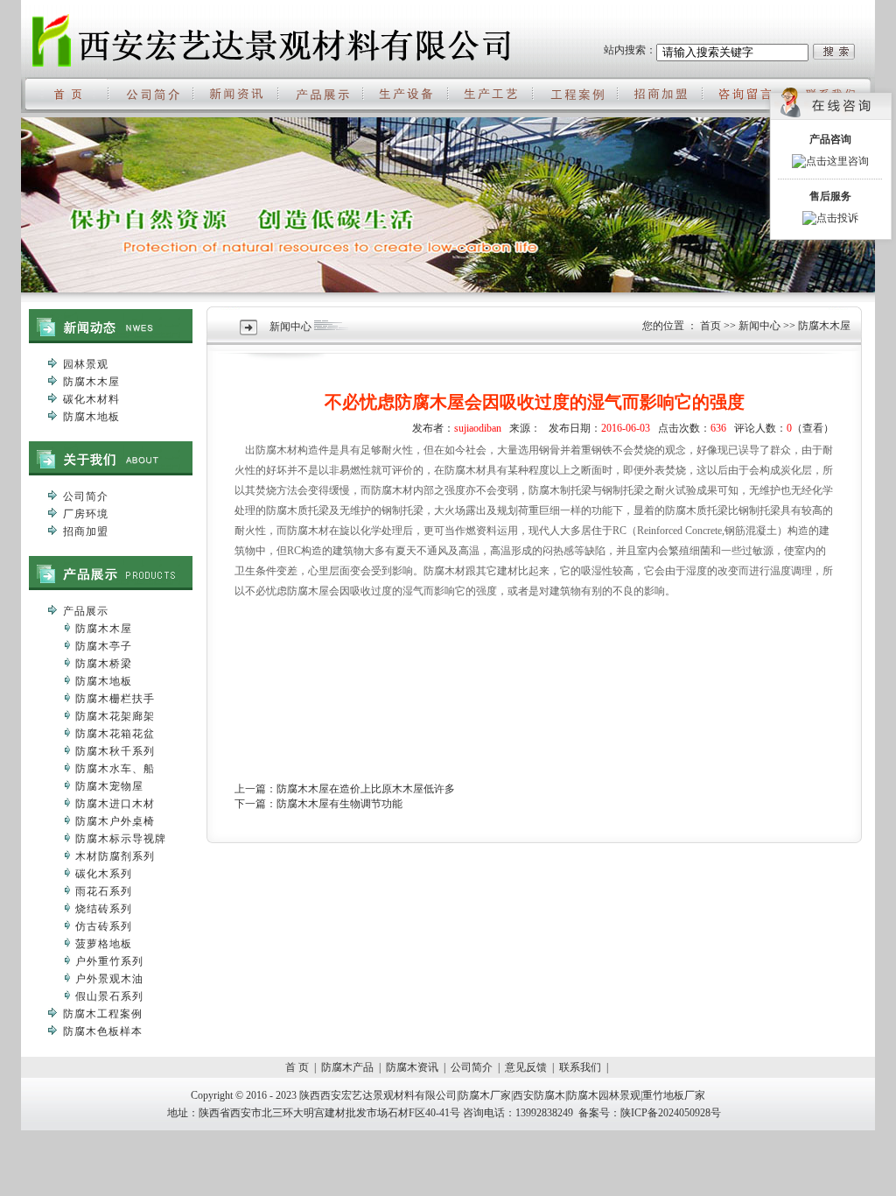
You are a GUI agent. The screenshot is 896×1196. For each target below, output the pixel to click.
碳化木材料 (91, 399)
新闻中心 (759, 326)
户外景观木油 (109, 979)
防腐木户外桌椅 (115, 821)
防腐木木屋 (91, 382)
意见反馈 (526, 1067)
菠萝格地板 (103, 944)
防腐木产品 (347, 1067)
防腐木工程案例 (103, 1014)
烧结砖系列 (103, 909)
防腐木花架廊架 (115, 716)
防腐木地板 (91, 417)
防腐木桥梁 (103, 664)
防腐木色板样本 (103, 1031)
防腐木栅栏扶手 (115, 699)
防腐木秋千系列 (115, 751)
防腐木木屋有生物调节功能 (339, 804)
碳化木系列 (103, 874)
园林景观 (85, 364)
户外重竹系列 (109, 961)
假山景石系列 (109, 996)
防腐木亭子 (103, 646)
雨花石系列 (103, 891)
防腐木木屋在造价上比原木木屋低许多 (365, 789)
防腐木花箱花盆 (115, 734)
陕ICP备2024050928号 (670, 1113)
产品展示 (85, 611)
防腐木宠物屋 (109, 786)
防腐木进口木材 (115, 804)
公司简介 (85, 496)
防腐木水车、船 (115, 769)
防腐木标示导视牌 (120, 839)
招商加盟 (85, 531)
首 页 (297, 1067)
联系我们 (580, 1067)
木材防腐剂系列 (115, 856)
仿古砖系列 (103, 926)
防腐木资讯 (412, 1067)
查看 (812, 428)
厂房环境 (85, 514)
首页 (710, 326)
